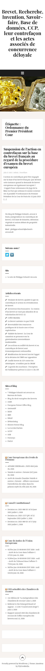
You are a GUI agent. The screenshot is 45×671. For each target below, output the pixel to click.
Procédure (23, 172)
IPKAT (10, 418)
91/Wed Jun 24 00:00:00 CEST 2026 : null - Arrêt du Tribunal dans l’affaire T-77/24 (24, 561)
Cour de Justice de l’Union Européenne (18, 541)
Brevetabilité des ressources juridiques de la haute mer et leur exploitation (19, 327)
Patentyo (11, 438)
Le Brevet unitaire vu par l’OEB (21, 321)
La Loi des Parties (15, 428)
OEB (9, 434)
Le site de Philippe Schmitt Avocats (22, 277)
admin (16, 172)
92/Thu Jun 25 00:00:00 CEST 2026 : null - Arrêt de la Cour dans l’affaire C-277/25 (23, 552)
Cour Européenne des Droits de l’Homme (21, 458)
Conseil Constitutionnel (18, 503)
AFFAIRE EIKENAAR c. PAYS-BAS (21, 466)
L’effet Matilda (14, 318)
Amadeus (39, 663)
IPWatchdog (13, 421)
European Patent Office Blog (19, 405)
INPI (9, 415)
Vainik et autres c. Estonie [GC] (20, 472)
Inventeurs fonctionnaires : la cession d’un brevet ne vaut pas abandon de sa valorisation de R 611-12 (22, 312)
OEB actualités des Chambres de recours (22, 590)
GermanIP (12, 408)
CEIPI (10, 402)
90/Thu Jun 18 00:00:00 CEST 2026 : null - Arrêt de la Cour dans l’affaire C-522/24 (23, 570)
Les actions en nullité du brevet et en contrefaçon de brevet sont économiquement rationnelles (22, 348)
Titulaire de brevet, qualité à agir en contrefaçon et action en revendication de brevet (21, 303)
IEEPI (10, 411)
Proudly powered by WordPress (14, 663)
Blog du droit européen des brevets (22, 398)
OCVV (10, 431)
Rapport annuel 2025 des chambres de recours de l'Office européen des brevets (23, 616)
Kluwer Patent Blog (16, 424)
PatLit (10, 441)
